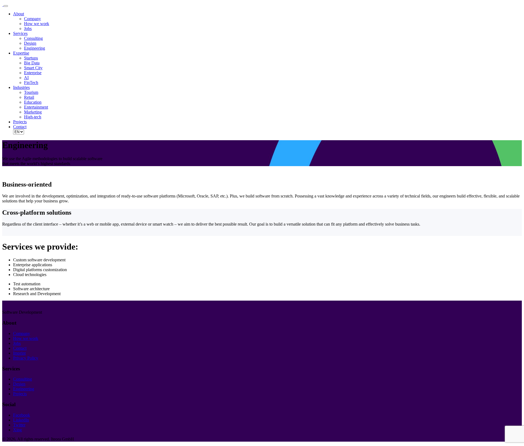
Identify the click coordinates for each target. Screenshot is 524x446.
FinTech (31, 82)
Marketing (33, 112)
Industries (21, 87)
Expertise (21, 53)
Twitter (19, 425)
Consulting (33, 38)
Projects (20, 121)
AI (26, 77)
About (18, 13)
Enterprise (32, 72)
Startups (31, 58)
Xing (17, 429)
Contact (19, 126)
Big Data (32, 63)
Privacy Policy (25, 358)
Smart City (33, 67)
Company (32, 18)
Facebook (21, 415)
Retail (29, 97)
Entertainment (36, 107)
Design (30, 43)
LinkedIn (21, 420)
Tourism (31, 92)
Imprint (19, 353)
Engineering (34, 48)
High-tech (32, 117)
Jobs (28, 28)
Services (20, 33)
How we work (36, 23)
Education (32, 102)
